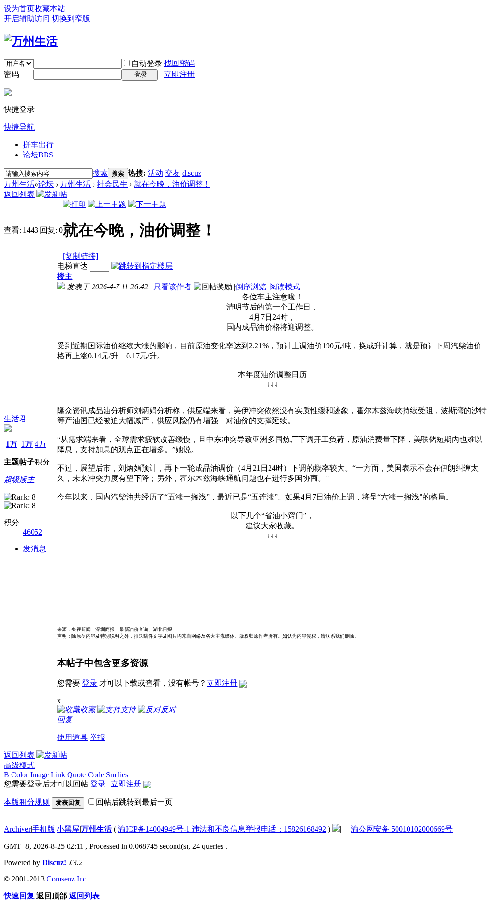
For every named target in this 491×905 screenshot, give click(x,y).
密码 (11, 74)
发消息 (34, 549)
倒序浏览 (250, 287)
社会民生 (112, 184)
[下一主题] (147, 204)
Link (58, 775)
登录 (89, 683)
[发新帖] (51, 194)
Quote (76, 775)
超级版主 (19, 480)
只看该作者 (172, 287)
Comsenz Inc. (67, 879)
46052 (32, 532)
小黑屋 (68, 829)
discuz (191, 173)
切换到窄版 (71, 18)
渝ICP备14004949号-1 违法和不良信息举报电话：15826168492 (222, 829)
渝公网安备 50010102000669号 (402, 829)
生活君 (15, 419)
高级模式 (19, 765)
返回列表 (19, 194)
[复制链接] (80, 256)
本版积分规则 (27, 802)
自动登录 (146, 64)
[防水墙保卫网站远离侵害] (336, 829)
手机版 (43, 829)
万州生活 (19, 184)
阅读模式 (284, 287)
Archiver (17, 829)
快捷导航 (19, 127)
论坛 (38, 155)
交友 (172, 173)
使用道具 (72, 737)
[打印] (74, 204)
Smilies (117, 775)
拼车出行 (38, 145)
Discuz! (54, 862)
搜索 (100, 173)
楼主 (64, 276)
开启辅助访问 (27, 18)
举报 (97, 737)
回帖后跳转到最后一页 (134, 802)
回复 (64, 719)
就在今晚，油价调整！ (172, 184)
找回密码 (179, 63)
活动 (155, 173)
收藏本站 (50, 8)
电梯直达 (72, 266)
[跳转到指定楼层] (142, 266)
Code (96, 775)
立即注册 (179, 74)
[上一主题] (107, 204)
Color (19, 775)
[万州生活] (31, 41)
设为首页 (19, 8)
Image (39, 775)
